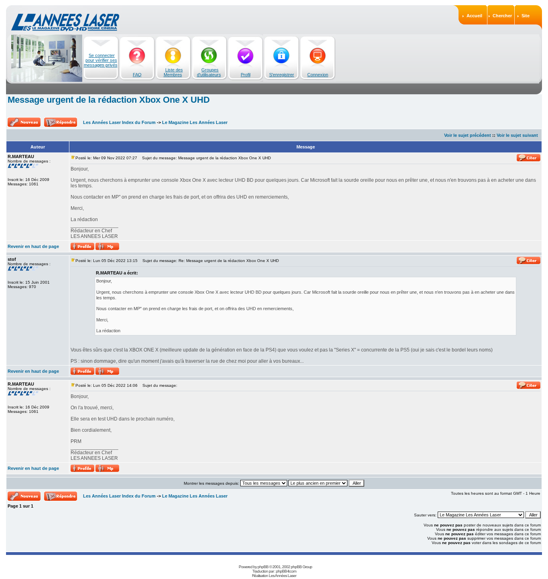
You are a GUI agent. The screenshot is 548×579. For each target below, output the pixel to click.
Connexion (317, 74)
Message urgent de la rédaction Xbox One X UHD (109, 100)
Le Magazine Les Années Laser (194, 122)
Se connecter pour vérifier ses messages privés (101, 60)
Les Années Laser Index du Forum (119, 122)
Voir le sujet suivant (517, 135)
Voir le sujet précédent (467, 135)
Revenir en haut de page (33, 246)
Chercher (502, 15)
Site (526, 15)
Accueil (474, 15)
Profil (245, 74)
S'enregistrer (281, 74)
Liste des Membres (173, 72)
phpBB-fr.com (286, 571)
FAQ (137, 74)
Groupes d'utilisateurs (209, 72)
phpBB (263, 567)
